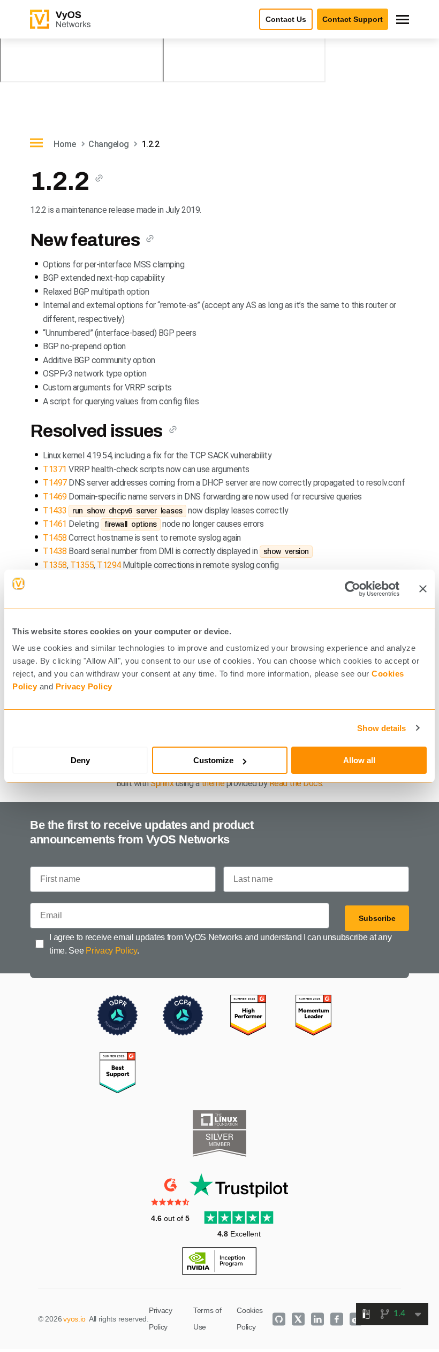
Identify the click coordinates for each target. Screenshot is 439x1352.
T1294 (109, 565)
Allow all (359, 760)
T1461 (55, 524)
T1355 (82, 565)
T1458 (55, 538)
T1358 (55, 565)
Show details (381, 728)
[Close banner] (423, 589)
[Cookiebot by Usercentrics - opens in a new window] (352, 589)
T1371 (55, 469)
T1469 (55, 496)
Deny (80, 760)
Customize (213, 760)
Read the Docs (295, 783)
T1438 (55, 551)
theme (213, 783)
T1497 (55, 483)
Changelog (108, 144)
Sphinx (161, 783)
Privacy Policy (84, 686)
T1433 (55, 510)
